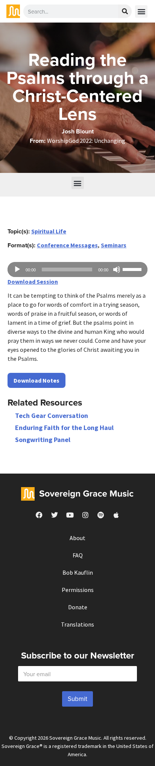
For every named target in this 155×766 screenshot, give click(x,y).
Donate (77, 607)
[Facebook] (39, 515)
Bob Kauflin (77, 572)
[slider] (133, 269)
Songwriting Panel (42, 439)
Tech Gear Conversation (51, 415)
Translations (77, 624)
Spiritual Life (48, 231)
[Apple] (116, 515)
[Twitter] (54, 515)
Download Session (33, 281)
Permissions (78, 589)
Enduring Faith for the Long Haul (64, 427)
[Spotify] (101, 515)
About (77, 538)
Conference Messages (67, 245)
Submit (77, 698)
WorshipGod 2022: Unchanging (86, 140)
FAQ (78, 555)
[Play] (17, 269)
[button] (141, 11)
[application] (77, 269)
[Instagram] (85, 515)
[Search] (125, 11)
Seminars (113, 245)
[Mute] (116, 269)
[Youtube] (70, 515)
